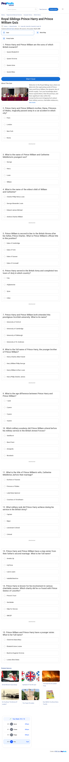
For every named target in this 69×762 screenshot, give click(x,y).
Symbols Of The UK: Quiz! (29, 684)
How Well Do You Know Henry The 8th (50, 703)
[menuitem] (43, 9)
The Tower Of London (28, 703)
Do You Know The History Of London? (9, 703)
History (5, 26)
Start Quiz (30, 79)
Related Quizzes (6, 668)
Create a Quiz (53, 9)
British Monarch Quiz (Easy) (9, 684)
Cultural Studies (13, 26)
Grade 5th (28, 26)
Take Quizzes (43, 9)
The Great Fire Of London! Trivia (50, 684)
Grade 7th (38, 26)
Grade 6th (33, 26)
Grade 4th (23, 26)
